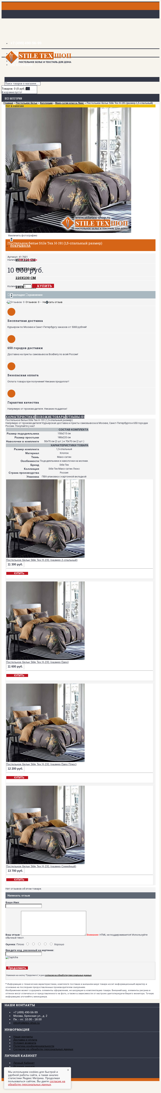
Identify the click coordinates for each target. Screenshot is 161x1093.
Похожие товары (51, 417)
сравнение (35, 294)
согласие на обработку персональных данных (36, 1083)
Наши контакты (23, 1036)
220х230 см (26, 278)
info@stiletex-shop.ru (26, 1022)
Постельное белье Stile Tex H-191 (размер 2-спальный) (42, 559)
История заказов (24, 1066)
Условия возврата (24, 1042)
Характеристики (20, 417)
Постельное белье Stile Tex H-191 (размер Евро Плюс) (41, 764)
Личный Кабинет (24, 1062)
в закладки (17, 294)
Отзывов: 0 (32, 302)
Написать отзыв (52, 302)
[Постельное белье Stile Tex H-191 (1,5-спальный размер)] (68, 231)
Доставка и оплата (25, 1039)
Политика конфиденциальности (33, 1046)
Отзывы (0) (75, 417)
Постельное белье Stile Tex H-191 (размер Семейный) (41, 866)
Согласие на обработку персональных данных (43, 1049)
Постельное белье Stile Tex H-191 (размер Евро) (37, 662)
